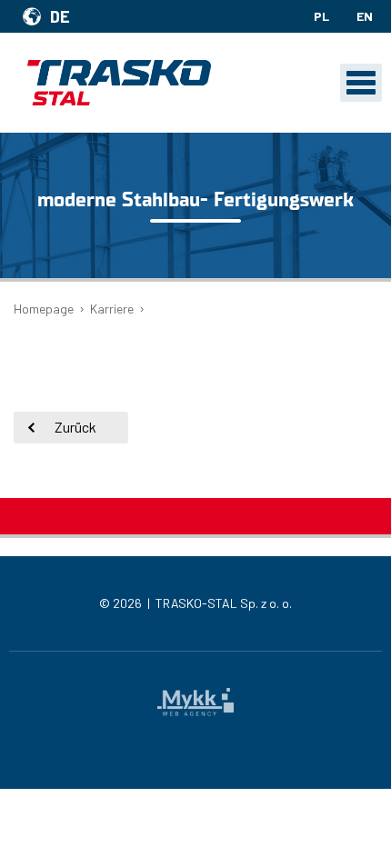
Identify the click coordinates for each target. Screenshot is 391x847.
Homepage (44, 308)
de (60, 16)
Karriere (112, 308)
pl (321, 16)
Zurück (75, 426)
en (364, 16)
